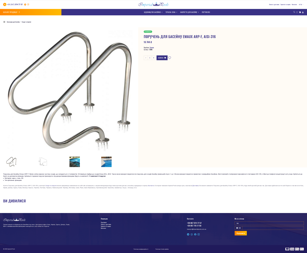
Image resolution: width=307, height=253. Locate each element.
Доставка (195, 185)
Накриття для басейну (188, 12)
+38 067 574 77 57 (194, 222)
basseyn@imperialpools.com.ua (196, 229)
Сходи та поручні (51, 185)
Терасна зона (170, 12)
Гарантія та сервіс (286, 4)
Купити (160, 58)
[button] (301, 4)
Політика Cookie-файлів (162, 249)
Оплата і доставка (274, 4)
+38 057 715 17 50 (194, 225)
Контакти (294, 4)
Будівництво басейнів (152, 12)
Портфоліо (206, 12)
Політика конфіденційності (141, 249)
